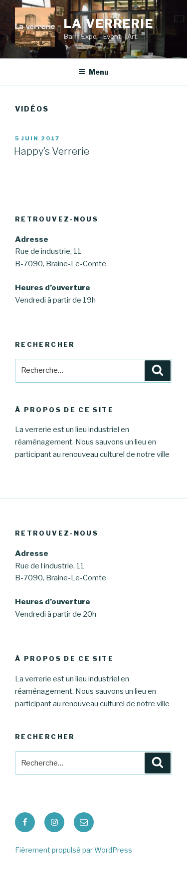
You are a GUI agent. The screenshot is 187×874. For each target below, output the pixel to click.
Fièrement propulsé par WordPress (73, 850)
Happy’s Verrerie (51, 151)
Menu (99, 72)
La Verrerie (109, 23)
